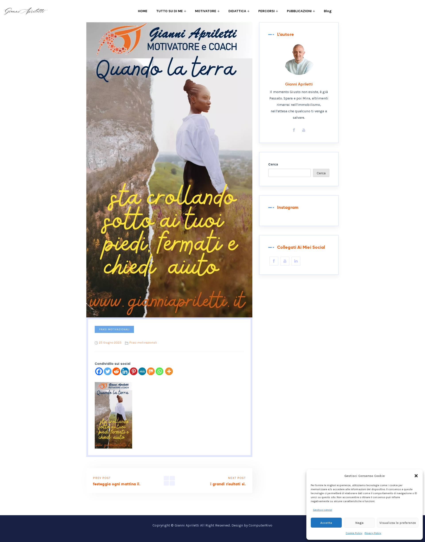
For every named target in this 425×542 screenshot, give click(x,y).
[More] (169, 371)
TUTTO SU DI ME (169, 11)
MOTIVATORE (205, 11)
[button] (416, 476)
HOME (142, 11)
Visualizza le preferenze (397, 523)
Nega (359, 523)
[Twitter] (108, 371)
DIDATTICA (237, 11)
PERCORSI (266, 11)
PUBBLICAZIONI (299, 11)
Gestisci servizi (322, 509)
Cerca (273, 164)
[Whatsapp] (159, 371)
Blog (327, 11)
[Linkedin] (125, 371)
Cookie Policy (354, 533)
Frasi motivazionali (114, 329)
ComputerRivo (260, 525)
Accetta (326, 523)
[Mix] (151, 371)
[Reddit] (116, 371)
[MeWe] (142, 371)
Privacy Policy (373, 533)
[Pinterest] (133, 371)
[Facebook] (99, 371)
